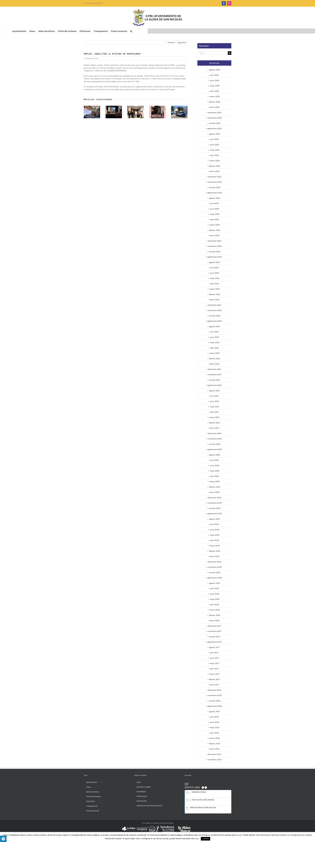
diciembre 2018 (214, 562)
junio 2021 (214, 401)
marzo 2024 (214, 225)
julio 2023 (214, 268)
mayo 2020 (214, 471)
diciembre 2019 (214, 498)
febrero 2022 (214, 359)
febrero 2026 (214, 102)
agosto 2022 (214, 326)
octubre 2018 (214, 572)
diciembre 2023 (214, 241)
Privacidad (155, 823)
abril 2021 (214, 412)
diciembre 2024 (214, 177)
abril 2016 (214, 733)
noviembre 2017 (214, 631)
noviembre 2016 (214, 695)
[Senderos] (165, 827)
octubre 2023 (214, 252)
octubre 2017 (214, 637)
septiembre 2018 (214, 578)
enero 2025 (214, 171)
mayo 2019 (214, 535)
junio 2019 (214, 530)
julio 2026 (214, 75)
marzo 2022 (214, 353)
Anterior (171, 42)
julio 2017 (214, 653)
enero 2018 (214, 620)
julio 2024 (214, 203)
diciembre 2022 (214, 305)
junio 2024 (214, 209)
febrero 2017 (214, 679)
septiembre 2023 (214, 257)
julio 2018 (214, 588)
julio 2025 (214, 139)
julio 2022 (214, 332)
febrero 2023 (214, 294)
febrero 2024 (214, 230)
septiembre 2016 (214, 706)
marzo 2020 (214, 481)
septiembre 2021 (214, 385)
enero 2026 (214, 107)
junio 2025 (214, 145)
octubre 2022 (214, 316)
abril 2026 (214, 91)
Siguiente (182, 42)
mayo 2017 (214, 663)
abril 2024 (214, 219)
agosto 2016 (214, 711)
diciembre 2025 (214, 113)
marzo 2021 (214, 417)
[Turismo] (129, 827)
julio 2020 (214, 460)
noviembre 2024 (214, 182)
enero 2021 (214, 428)
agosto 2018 (214, 583)
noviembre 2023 (214, 246)
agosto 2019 (214, 519)
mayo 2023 (214, 278)
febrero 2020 (214, 487)
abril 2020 (214, 476)
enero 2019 (214, 556)
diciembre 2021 (214, 369)
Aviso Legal (146, 823)
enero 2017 (214, 685)
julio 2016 (214, 717)
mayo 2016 (214, 727)
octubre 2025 (214, 123)
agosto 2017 (214, 647)
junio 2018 (214, 594)
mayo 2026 (214, 86)
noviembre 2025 (214, 118)
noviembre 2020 (214, 439)
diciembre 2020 (214, 433)
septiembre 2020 (214, 449)
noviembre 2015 (214, 760)
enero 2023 (214, 300)
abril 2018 (214, 605)
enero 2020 (214, 492)
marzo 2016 (214, 738)
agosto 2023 (214, 262)
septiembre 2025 (214, 128)
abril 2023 (214, 284)
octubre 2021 (214, 380)
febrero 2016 (214, 744)
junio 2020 (214, 465)
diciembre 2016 (214, 690)
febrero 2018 (214, 615)
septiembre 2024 (214, 193)
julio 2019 (214, 524)
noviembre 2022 (214, 310)
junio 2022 (214, 337)
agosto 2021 (214, 391)
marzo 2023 (214, 289)
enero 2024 (214, 235)
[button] (131, 31)
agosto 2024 (214, 198)
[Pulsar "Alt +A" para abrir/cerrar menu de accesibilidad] (3, 838)
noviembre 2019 (214, 503)
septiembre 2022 (214, 321)
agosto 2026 (214, 70)
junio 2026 (214, 80)
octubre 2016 (214, 701)
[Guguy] (146, 827)
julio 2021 (214, 396)
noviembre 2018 (214, 567)
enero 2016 (214, 749)
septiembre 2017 (214, 642)
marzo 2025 (214, 161)
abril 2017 (214, 669)
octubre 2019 (214, 508)
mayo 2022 (214, 342)
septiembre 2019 (214, 514)
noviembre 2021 (214, 374)
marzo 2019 (214, 546)
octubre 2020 (214, 444)
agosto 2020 (214, 455)
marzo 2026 (214, 96)
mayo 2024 (214, 214)
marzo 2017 (214, 674)
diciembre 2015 (214, 754)
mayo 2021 (214, 407)
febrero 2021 (214, 423)
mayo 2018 (214, 599)
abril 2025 (214, 155)
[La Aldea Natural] (184, 827)
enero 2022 (214, 364)
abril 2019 (214, 540)
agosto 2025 (214, 134)
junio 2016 (214, 722)
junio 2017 (214, 658)
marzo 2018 (214, 610)
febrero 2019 (214, 551)
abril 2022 (214, 348)
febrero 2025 (214, 166)
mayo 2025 (214, 150)
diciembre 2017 (214, 626)
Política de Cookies (166, 823)
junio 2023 (214, 273)
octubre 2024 (214, 187)
